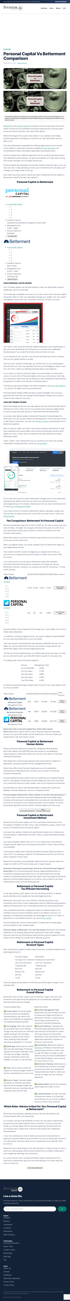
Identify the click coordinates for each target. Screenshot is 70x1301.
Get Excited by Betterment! (27, 811)
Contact (6, 1272)
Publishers (7, 1275)
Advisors (6, 1218)
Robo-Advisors (9, 1235)
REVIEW (7, 582)
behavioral (39, 1048)
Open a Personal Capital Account (43, 810)
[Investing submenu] (47, 8)
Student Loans (9, 1250)
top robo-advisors (59, 386)
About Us (7, 1268)
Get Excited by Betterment (60, 587)
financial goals (8, 516)
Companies (7, 1225)
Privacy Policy (8, 1285)
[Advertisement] (35, 28)
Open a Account (62, 701)
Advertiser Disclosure (61, 1)
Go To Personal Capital (60, 613)
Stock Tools (8, 1246)
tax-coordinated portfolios (20, 506)
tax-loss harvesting (48, 148)
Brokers (6, 1221)
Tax (4, 1260)
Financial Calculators (11, 1243)
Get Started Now (12, 236)
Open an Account (12, 279)
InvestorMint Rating (14, 204)
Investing (7, 49)
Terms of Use (8, 1282)
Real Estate (7, 1253)
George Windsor (22, 63)
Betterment (7, 126)
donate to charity (42, 421)
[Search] (62, 1208)
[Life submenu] (66, 8)
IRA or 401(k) (46, 918)
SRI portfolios (41, 443)
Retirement (7, 1231)
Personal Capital (22, 126)
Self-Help (7, 1256)
